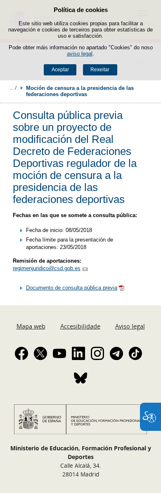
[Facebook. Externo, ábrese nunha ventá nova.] (21, 353)
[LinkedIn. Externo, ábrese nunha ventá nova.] (78, 353)
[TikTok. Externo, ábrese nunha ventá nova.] (135, 353)
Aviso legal (130, 326)
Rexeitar (99, 69)
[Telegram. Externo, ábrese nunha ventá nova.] (116, 353)
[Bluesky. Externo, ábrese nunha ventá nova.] (80, 377)
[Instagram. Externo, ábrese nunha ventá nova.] (97, 353)
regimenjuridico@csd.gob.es (46, 268)
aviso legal (79, 54)
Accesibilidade (80, 326)
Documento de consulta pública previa (71, 288)
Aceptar (60, 69)
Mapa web (31, 326)
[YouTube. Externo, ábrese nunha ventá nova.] (59, 353)
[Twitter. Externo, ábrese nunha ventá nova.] (40, 353)
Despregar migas (13, 88)
